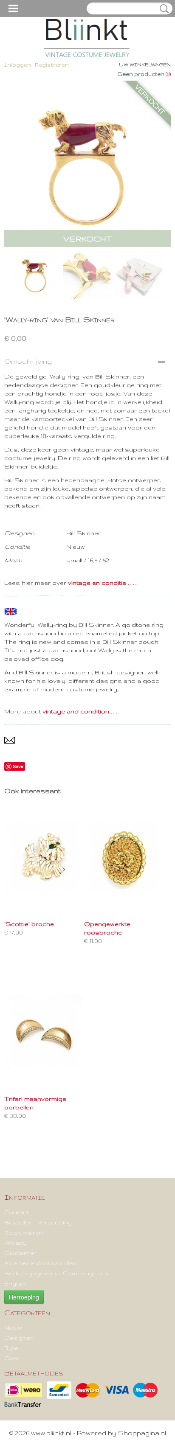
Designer (18, 1338)
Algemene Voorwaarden (40, 1263)
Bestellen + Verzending (38, 1222)
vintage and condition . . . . (80, 711)
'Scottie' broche (29, 924)
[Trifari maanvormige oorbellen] (44, 1032)
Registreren (52, 64)
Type (11, 1348)
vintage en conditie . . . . (102, 582)
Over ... (13, 1358)
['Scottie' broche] (44, 857)
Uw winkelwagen (145, 64)
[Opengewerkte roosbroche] (124, 857)
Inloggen (17, 64)
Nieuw (13, 1327)
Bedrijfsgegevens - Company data (56, 1273)
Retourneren (23, 1232)
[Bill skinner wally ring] (87, 164)
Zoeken (162, 9)
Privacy (15, 1243)
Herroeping (24, 1297)
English (15, 1283)
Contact (16, 1212)
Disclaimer (20, 1253)
